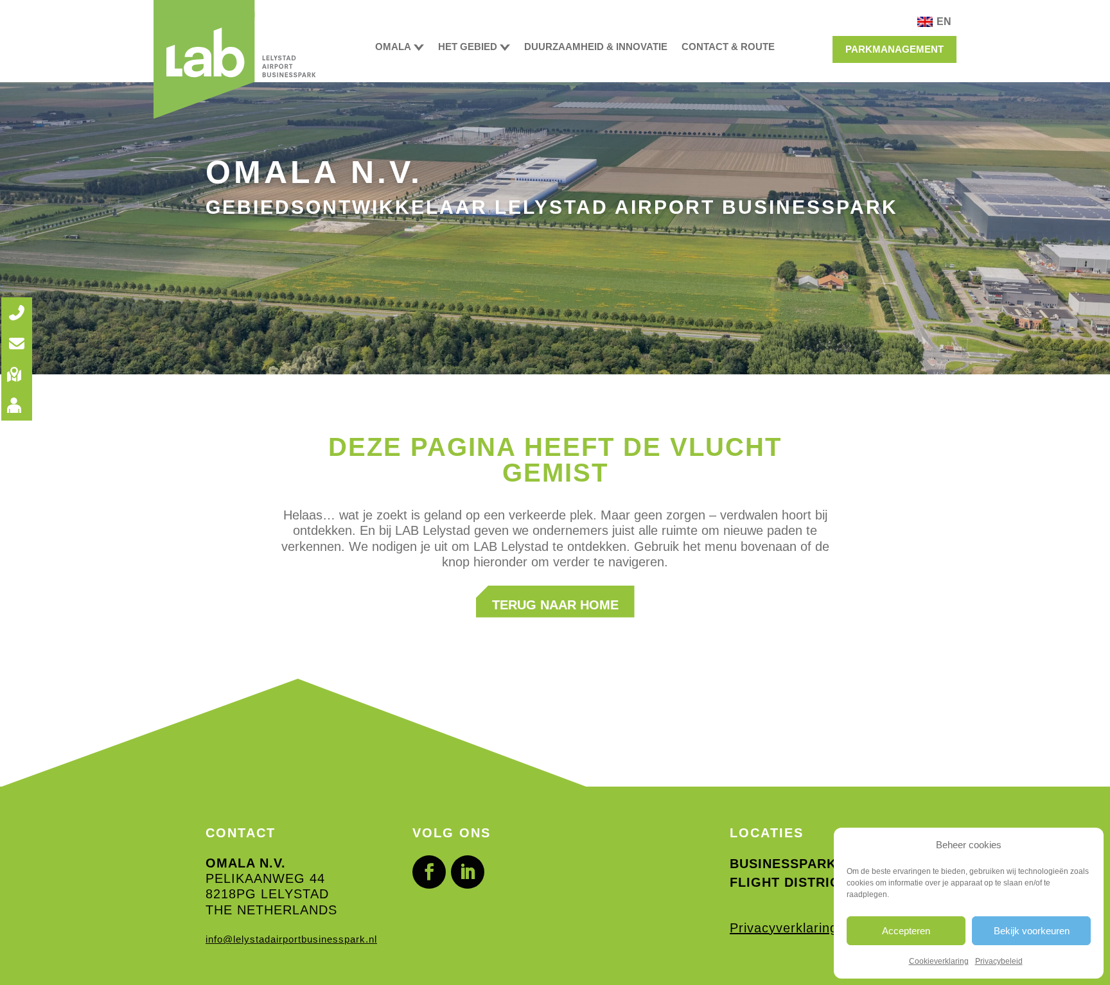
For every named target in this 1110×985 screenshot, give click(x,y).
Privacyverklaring (784, 928)
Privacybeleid (999, 961)
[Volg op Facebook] (429, 872)
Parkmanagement (894, 49)
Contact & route (728, 46)
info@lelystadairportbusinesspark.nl (291, 939)
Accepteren (906, 930)
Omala (393, 46)
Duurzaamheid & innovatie (595, 46)
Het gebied (467, 46)
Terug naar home (555, 605)
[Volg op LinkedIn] (467, 872)
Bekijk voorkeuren (1032, 930)
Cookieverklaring (939, 961)
